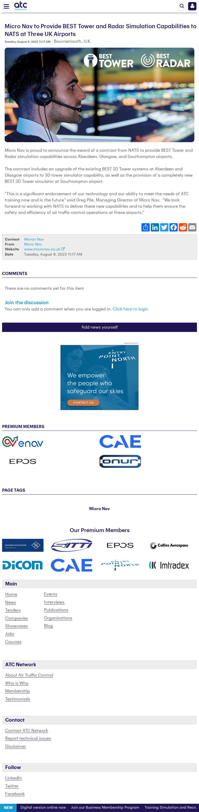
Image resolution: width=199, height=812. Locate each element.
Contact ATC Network (26, 731)
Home (11, 594)
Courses (13, 642)
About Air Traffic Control (29, 675)
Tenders (13, 610)
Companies (16, 618)
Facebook (15, 794)
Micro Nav (33, 244)
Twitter (12, 786)
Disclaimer (15, 746)
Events (50, 594)
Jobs (9, 634)
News (10, 602)
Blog (48, 626)
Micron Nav (34, 239)
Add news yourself (99, 327)
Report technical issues (28, 738)
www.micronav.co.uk (42, 249)
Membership (17, 691)
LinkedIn (13, 778)
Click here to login (130, 309)
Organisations (58, 618)
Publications (56, 610)
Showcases (16, 626)
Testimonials (17, 699)
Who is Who (17, 683)
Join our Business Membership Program (94, 807)
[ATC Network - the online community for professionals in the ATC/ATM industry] (20, 5)
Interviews (54, 602)
